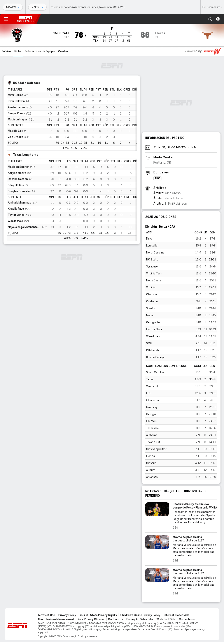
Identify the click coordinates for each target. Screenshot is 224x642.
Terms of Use (46, 615)
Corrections (187, 619)
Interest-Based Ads (176, 615)
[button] (210, 19)
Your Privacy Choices (91, 619)
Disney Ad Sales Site (139, 619)
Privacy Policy (67, 615)
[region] (91, 119)
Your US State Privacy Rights (98, 615)
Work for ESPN (165, 619)
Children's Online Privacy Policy (140, 615)
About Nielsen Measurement (56, 619)
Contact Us (115, 619)
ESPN (25, 19)
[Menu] (6, 19)
